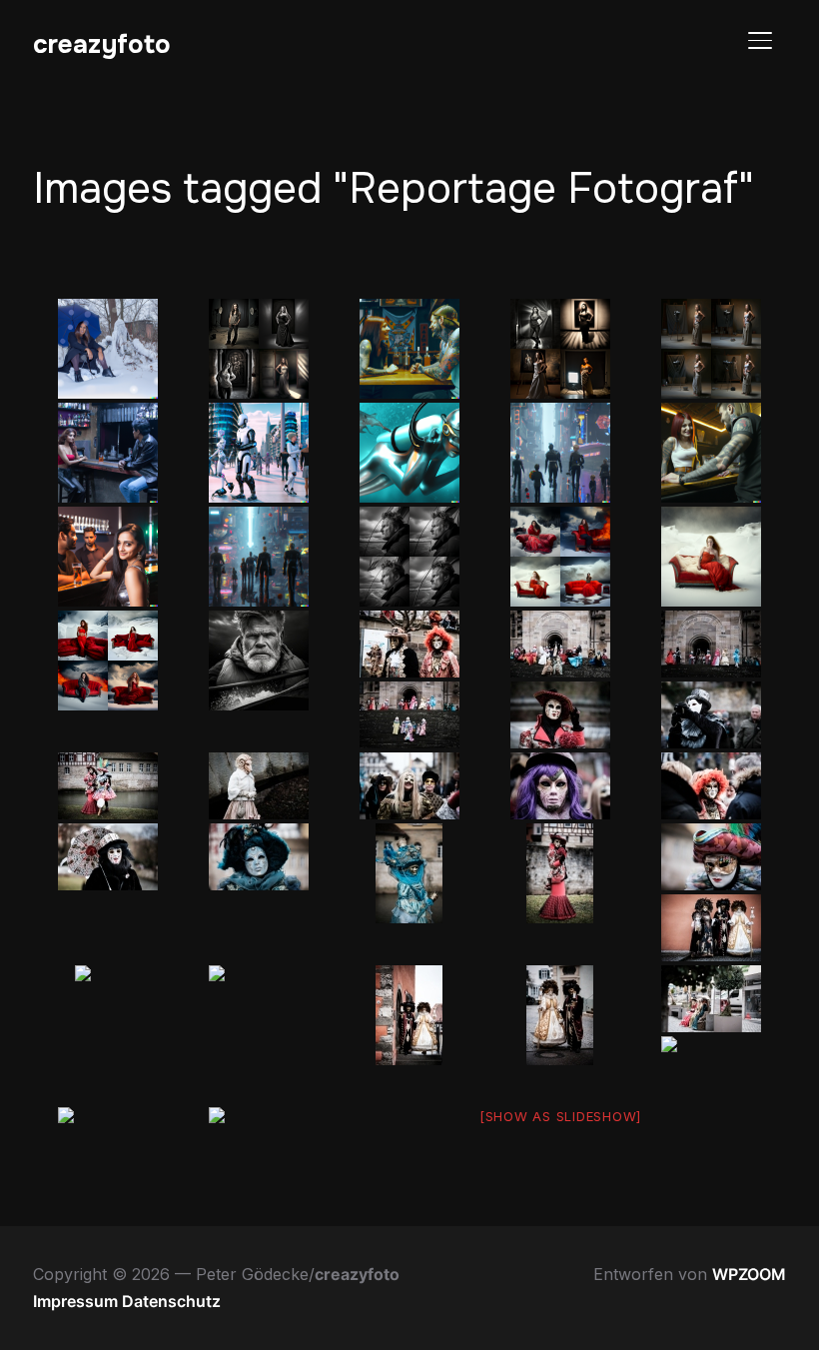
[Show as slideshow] (560, 1116)
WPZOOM (749, 1274)
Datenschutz (171, 1301)
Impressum (77, 1301)
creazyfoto (102, 44)
